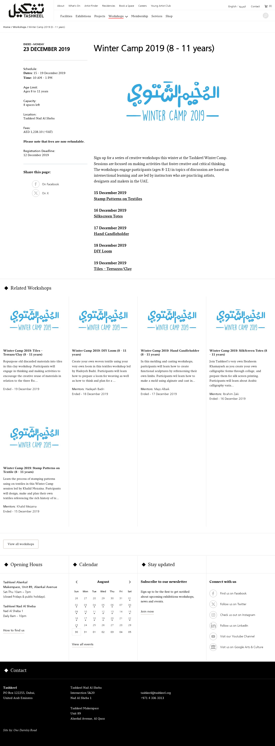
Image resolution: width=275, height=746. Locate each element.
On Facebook (49, 184)
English (232, 6)
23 (76, 625)
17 (85, 618)
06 (112, 605)
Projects (99, 16)
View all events (82, 644)
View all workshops (21, 544)
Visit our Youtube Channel (237, 636)
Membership (139, 16)
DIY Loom (103, 251)
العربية (242, 6)
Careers (142, 6)
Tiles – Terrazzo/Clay (113, 269)
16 (76, 618)
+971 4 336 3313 (152, 698)
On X (44, 193)
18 (94, 618)
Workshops (116, 16)
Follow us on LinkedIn (234, 625)
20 (112, 618)
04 (94, 605)
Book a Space (126, 6)
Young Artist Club (161, 6)
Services (156, 16)
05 (103, 605)
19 (103, 618)
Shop (169, 16)
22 (129, 618)
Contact (255, 6)
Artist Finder (91, 6)
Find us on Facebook (233, 593)
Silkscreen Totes (108, 216)
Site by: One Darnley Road (20, 730)
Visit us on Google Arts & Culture (241, 647)
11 (94, 611)
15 (129, 611)
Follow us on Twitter (233, 604)
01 (129, 598)
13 (112, 611)
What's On (74, 6)
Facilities (66, 16)
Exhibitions (83, 16)
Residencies (108, 6)
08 (129, 605)
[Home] (26, 10)
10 (85, 611)
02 (76, 605)
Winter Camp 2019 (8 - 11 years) (47, 27)
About (60, 6)
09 (76, 611)
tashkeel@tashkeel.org (156, 693)
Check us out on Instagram (237, 614)
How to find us (13, 630)
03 (85, 605)
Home (7, 27)
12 (103, 611)
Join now (147, 611)
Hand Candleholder (111, 234)
